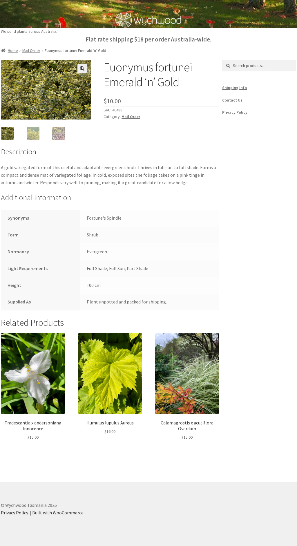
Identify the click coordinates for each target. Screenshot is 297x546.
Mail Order (31, 50)
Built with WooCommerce (58, 513)
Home (13, 50)
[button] (82, 68)
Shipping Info (234, 87)
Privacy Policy (234, 112)
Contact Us (232, 100)
